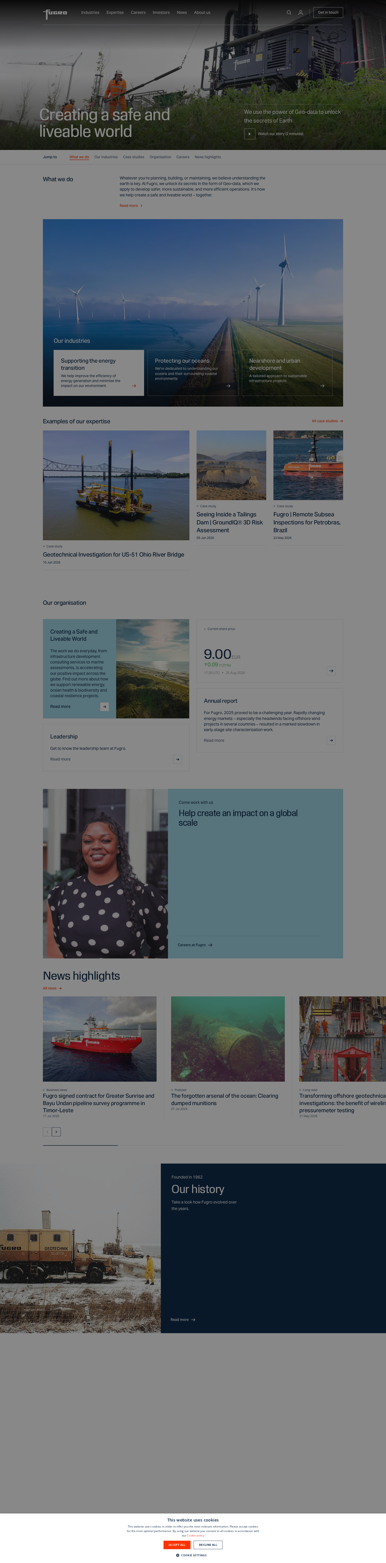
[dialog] (193, 1538)
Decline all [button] (208, 1545)
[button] (193, 1555)
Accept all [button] (177, 1545)
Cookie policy (195, 1535)
